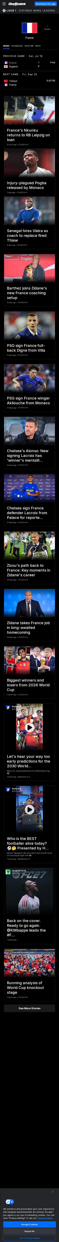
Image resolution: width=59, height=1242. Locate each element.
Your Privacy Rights (29, 1238)
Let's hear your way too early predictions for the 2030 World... (28, 761)
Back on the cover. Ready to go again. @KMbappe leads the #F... (26, 927)
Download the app (46, 4)
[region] (29, 1215)
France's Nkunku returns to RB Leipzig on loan (28, 135)
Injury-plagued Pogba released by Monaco (26, 185)
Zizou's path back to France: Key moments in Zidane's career (28, 570)
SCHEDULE (17, 46)
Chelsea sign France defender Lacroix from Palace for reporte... (27, 513)
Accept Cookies (29, 1224)
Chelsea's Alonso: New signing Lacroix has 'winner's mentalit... (27, 456)
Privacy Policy (45, 1218)
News (37, 10)
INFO (38, 46)
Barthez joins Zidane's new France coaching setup (27, 293)
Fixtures (25, 10)
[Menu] (4, 4)
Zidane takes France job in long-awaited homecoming (28, 628)
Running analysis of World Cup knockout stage (25, 988)
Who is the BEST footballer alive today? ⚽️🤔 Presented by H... (28, 843)
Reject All (29, 1231)
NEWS (6, 46)
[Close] (53, 1192)
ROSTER (29, 46)
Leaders (49, 10)
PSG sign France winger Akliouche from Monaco (28, 400)
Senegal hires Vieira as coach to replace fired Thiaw (27, 235)
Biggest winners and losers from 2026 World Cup (28, 685)
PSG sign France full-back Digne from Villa (26, 348)
